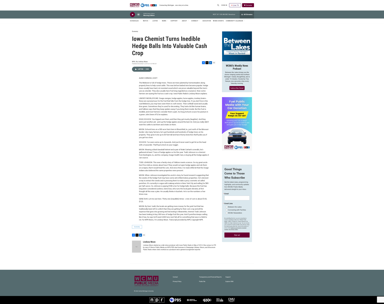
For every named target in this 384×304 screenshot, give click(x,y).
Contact (175, 277)
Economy (135, 31)
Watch (145, 21)
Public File (202, 281)
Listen (155, 21)
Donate (249, 5)
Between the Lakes (235, 207)
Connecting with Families (237, 210)
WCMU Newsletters (235, 213)
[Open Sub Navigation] (140, 21)
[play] (132, 14)
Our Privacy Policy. (233, 229)
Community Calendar (234, 21)
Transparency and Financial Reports (210, 277)
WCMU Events (218, 21)
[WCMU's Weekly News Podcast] (237, 46)
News (164, 21)
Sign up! (237, 235)
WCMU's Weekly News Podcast (237, 67)
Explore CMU (230, 281)
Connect (194, 21)
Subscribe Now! (237, 88)
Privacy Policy (177, 281)
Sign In (224, 5)
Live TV (236, 5)
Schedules (134, 21)
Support (174, 21)
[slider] (141, 14)
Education (207, 21)
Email (226, 193)
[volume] (138, 14)
